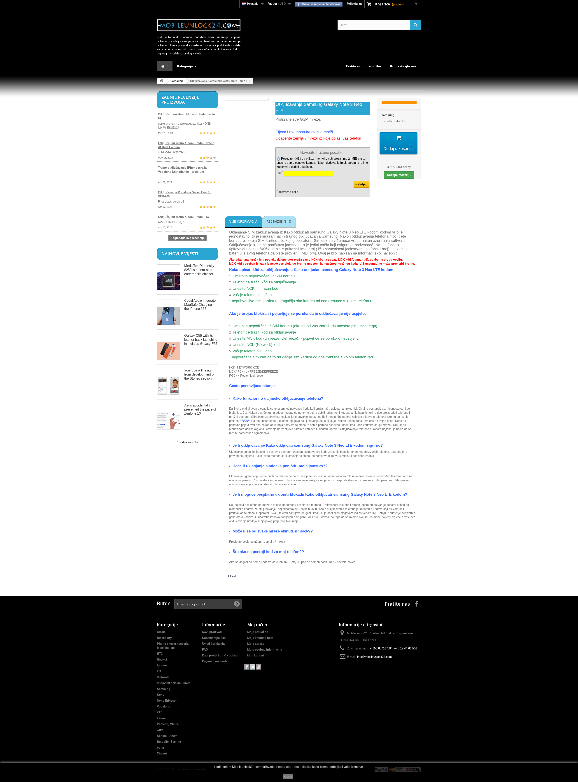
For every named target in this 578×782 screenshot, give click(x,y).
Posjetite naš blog (187, 442)
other (160, 747)
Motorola (163, 677)
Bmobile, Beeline (169, 741)
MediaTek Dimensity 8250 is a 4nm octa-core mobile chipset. (199, 270)
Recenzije (279, 221)
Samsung (176, 81)
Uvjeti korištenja (213, 643)
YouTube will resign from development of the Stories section (199, 374)
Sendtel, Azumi (167, 736)
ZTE (160, 712)
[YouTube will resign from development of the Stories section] (168, 382)
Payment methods (214, 661)
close (288, 776)
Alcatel (161, 632)
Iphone (162, 665)
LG (159, 671)
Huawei (162, 659)
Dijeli (232, 576)
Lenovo (162, 718)
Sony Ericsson (167, 700)
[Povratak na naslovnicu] (161, 81)
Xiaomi (162, 753)
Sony (160, 694)
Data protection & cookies (220, 655)
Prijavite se (354, 3)
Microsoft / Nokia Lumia (173, 683)
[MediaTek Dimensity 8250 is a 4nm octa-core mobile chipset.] (168, 277)
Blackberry (164, 638)
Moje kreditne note (260, 638)
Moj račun (257, 624)
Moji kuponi (255, 655)
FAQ (205, 649)
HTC (160, 653)
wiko (160, 730)
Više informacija (243, 221)
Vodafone (163, 706)
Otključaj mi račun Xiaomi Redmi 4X (183, 217)
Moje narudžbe (257, 632)
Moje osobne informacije (264, 649)
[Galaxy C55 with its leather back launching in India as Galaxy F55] (168, 347)
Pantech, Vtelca (168, 724)
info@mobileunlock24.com (374, 656)
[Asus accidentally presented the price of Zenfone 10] (168, 417)
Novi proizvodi (212, 632)
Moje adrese (255, 643)
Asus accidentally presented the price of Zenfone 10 (200, 409)
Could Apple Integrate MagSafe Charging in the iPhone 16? (200, 304)
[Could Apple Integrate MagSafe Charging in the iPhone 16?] (168, 312)
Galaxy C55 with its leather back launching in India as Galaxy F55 (200, 339)
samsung (388, 115)
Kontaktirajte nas (214, 638)
